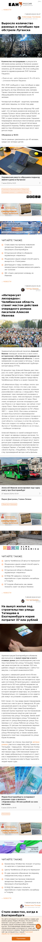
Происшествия (15, 189)
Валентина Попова (32, 905)
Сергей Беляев (32, 600)
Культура (14, 504)
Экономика (5, 813)
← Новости (6, 9)
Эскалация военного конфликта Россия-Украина (16, 192)
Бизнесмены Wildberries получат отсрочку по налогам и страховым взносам (22, 865)
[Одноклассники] (30, 197)
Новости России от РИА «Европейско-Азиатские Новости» (16, 4)
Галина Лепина (32, 289)
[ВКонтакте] (28, 197)
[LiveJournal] (39, 197)
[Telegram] (33, 197)
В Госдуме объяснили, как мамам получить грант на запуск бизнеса (19, 586)
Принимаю (21, 938)
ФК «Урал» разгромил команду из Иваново (19, 274)
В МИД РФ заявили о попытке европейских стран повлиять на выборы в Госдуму (22, 578)
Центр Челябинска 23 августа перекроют (22, 561)
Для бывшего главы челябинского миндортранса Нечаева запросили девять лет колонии (22, 267)
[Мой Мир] (36, 197)
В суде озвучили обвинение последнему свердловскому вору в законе (22, 874)
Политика (5, 189)
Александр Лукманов (31, 17)
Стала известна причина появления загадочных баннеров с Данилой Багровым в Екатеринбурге (20, 247)
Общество (25, 189)
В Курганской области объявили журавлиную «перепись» (18, 254)
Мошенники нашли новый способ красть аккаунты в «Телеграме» (22, 260)
